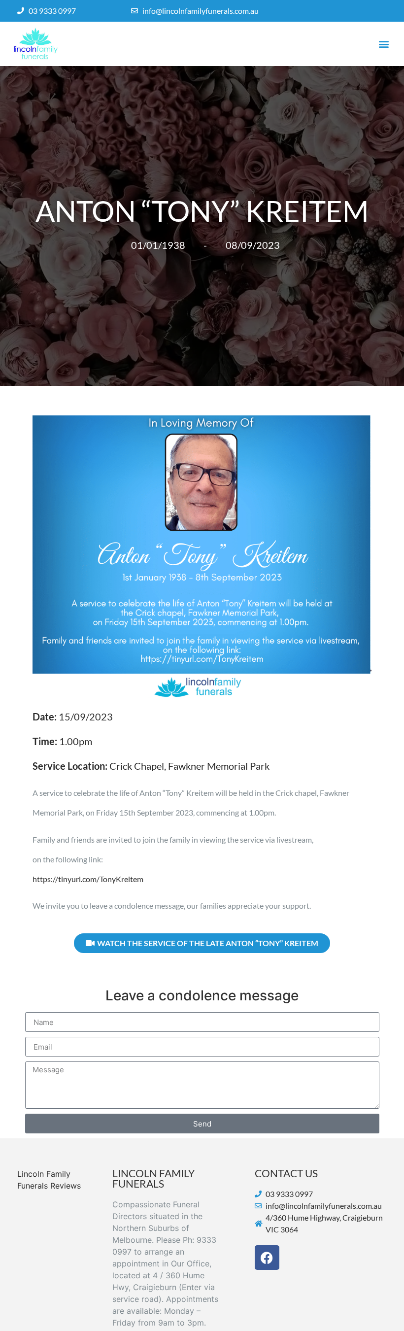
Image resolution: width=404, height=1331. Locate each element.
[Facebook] (267, 1257)
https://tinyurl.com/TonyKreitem (88, 879)
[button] (383, 44)
